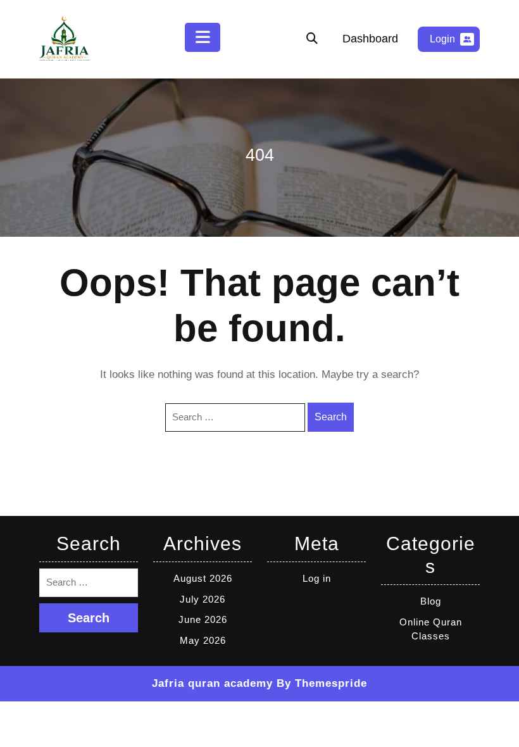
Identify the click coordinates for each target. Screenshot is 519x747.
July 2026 (202, 599)
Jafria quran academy (212, 683)
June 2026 (202, 619)
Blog (430, 601)
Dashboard (370, 38)
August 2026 (202, 578)
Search (331, 416)
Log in (317, 578)
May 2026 (203, 640)
